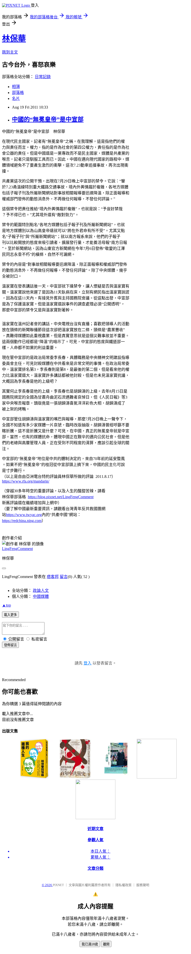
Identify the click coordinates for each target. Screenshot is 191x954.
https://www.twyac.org (24, 515)
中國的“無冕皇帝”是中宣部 (48, 119)
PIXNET (58, 885)
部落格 (18, 92)
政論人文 (41, 590)
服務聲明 (142, 885)
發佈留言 (10, 645)
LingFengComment (17, 549)
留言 (64, 577)
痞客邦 (53, 577)
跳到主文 (10, 52)
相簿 (16, 87)
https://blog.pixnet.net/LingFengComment (61, 497)
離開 (106, 944)
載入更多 (10, 615)
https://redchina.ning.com (22, 521)
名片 (16, 98)
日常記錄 (43, 77)
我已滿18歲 (90, 944)
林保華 (14, 38)
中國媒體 (41, 596)
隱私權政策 (123, 885)
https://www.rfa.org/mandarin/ (25, 481)
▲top (6, 605)
